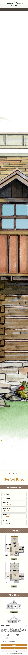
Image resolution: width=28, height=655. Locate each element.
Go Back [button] (8, 9)
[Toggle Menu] (25, 9)
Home (3, 473)
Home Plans (8, 473)
